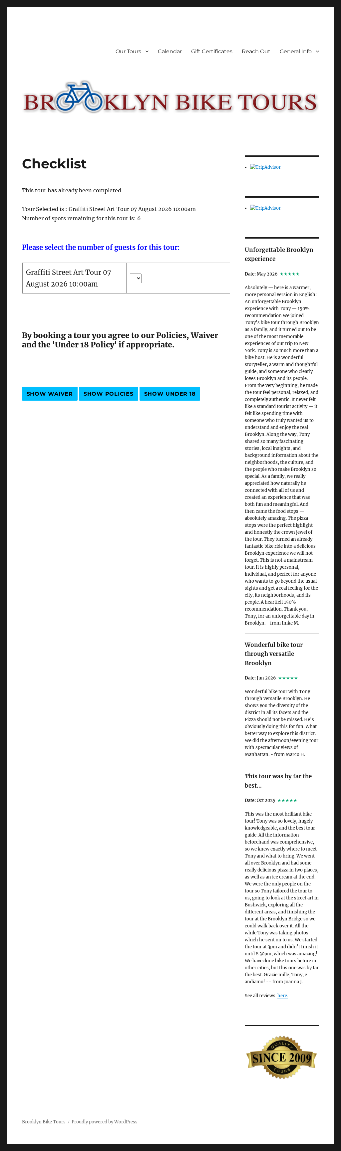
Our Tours (128, 51)
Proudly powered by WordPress (105, 1122)
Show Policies (109, 394)
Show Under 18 (170, 394)
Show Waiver (50, 394)
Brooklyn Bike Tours (44, 1122)
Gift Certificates (211, 51)
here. (282, 996)
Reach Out (256, 51)
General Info (296, 51)
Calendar (170, 51)
